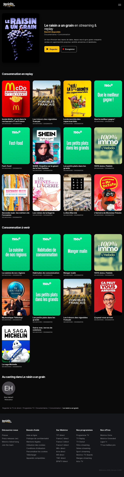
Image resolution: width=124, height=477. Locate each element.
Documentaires (50, 34)
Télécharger (31, 455)
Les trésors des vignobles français (45, 120)
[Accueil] (9, 4)
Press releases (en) (10, 438)
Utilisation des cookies (35, 445)
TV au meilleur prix (108, 445)
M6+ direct (60, 448)
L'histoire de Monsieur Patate (107, 213)
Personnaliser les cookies (37, 451)
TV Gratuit (80, 442)
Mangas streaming (84, 458)
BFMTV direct (62, 461)
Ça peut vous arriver (103, 318)
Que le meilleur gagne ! (104, 119)
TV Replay (80, 438)
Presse (5, 435)
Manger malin (69, 273)
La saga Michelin (9, 364)
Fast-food (6, 166)
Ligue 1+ (103, 442)
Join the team (7, 445)
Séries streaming (83, 448)
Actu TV (79, 461)
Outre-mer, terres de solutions (42, 329)
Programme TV (82, 435)
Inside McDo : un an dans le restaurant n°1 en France (14, 120)
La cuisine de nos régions (13, 273)
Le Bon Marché (70, 213)
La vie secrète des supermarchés (72, 120)
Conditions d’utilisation (35, 448)
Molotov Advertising (10, 442)
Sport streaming (83, 451)
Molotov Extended (108, 438)
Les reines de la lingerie (43, 213)
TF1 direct (60, 435)
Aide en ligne (31, 435)
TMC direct (61, 458)
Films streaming (82, 445)
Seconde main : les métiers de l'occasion (15, 214)
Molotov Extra (106, 435)
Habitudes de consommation (46, 273)
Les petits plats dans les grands (74, 167)
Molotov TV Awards (84, 455)
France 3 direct (62, 442)
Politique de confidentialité (37, 438)
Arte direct (60, 451)
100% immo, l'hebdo (103, 166)
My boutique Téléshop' (12, 318)
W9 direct (60, 455)
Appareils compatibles (35, 458)
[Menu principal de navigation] (119, 4)
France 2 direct (62, 438)
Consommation (64, 34)
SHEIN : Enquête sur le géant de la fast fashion (45, 167)
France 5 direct (62, 445)
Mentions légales (33, 442)
